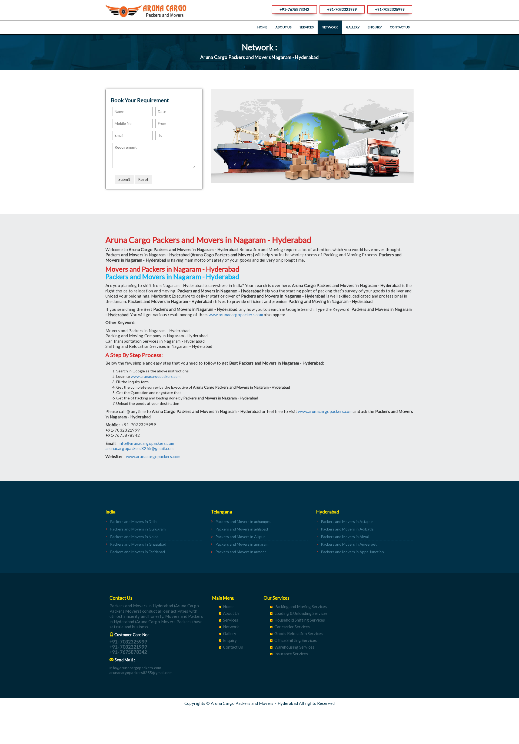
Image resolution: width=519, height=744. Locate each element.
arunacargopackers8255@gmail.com (139, 448)
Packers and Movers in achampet (243, 521)
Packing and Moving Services (300, 606)
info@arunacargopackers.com (146, 443)
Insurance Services (291, 653)
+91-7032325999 (390, 9)
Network (330, 27)
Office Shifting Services (295, 640)
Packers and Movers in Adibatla (347, 529)
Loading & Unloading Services (301, 613)
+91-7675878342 (294, 9)
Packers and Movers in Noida (134, 536)
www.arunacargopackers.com (236, 314)
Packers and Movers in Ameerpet (349, 544)
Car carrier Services (292, 626)
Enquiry (375, 27)
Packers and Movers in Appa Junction (352, 551)
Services (307, 27)
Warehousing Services (294, 647)
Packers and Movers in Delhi (133, 521)
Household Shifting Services (299, 620)
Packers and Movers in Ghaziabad (138, 544)
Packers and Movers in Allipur (240, 536)
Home (262, 27)
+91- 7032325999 (128, 642)
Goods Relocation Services (298, 633)
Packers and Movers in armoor (240, 551)
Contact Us (400, 27)
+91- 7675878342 (128, 652)
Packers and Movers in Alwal (345, 536)
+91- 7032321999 (128, 647)
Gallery (353, 27)
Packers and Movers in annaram (241, 544)
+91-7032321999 (342, 9)
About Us (283, 27)
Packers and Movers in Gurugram (138, 529)
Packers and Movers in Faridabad (137, 551)
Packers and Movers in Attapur (347, 521)
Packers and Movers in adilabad (241, 529)
